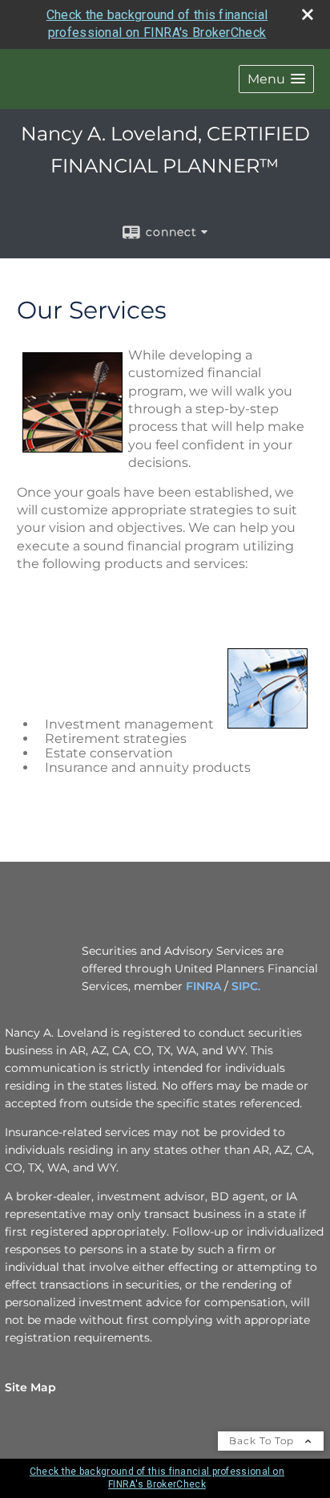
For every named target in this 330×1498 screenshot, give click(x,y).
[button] (276, 79)
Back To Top (263, 1441)
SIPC (244, 986)
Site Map (30, 1387)
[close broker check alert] (307, 14)
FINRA (203, 986)
